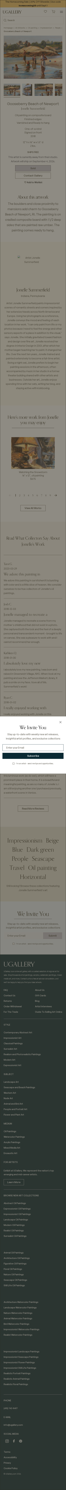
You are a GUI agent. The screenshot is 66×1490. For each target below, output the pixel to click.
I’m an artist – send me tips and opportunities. (35, 763)
